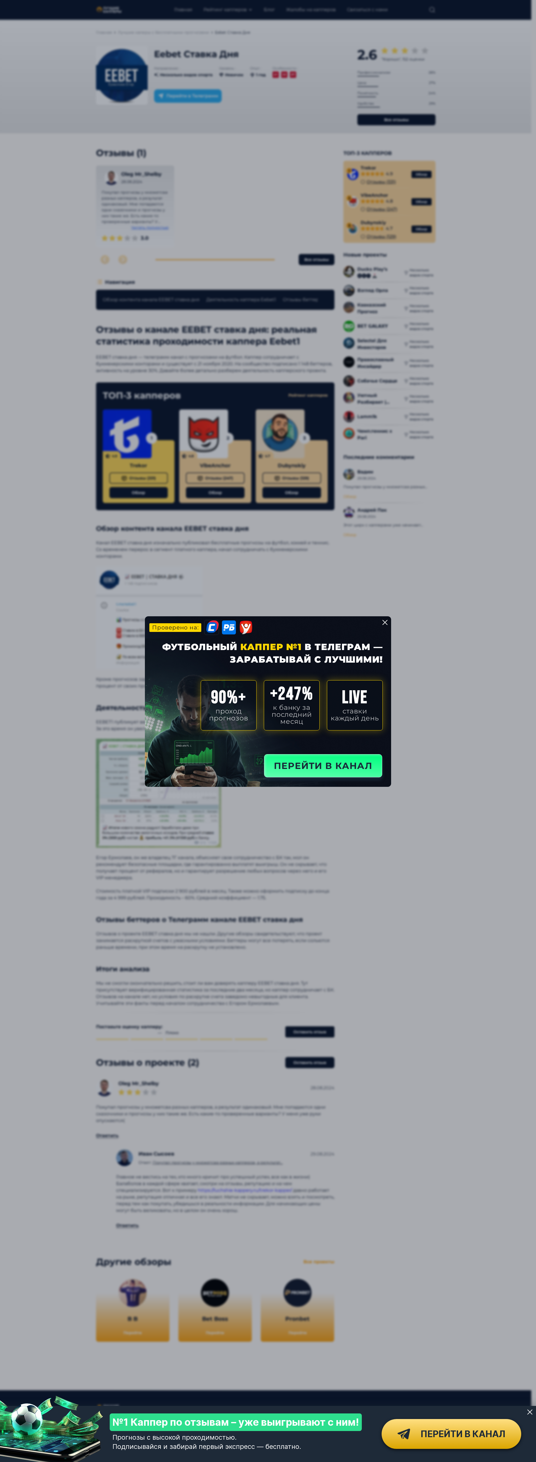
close (385, 622)
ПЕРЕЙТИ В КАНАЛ (323, 765)
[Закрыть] (530, 1412)
